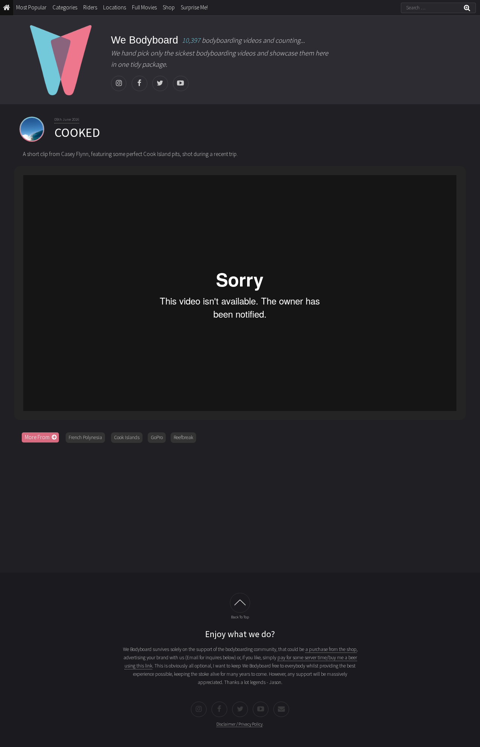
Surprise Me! (194, 7)
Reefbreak (183, 437)
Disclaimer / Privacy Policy (239, 724)
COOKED (77, 132)
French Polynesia (85, 437)
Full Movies (144, 7)
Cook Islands (127, 437)
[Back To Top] (240, 603)
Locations (114, 7)
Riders (90, 7)
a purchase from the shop (331, 649)
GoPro (157, 437)
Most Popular (31, 7)
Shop (169, 7)
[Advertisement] (240, 505)
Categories (64, 7)
